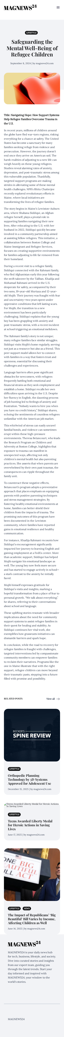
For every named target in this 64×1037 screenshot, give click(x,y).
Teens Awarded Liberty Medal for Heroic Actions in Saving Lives (30, 825)
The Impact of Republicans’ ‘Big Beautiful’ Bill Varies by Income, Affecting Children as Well (32, 919)
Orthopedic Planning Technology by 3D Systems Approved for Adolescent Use (29, 779)
